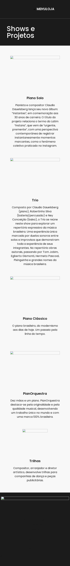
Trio (35, 200)
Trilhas (35, 461)
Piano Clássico (35, 318)
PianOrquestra (35, 393)
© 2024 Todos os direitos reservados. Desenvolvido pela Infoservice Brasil (26, 558)
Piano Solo (35, 98)
